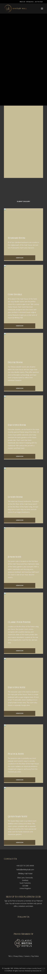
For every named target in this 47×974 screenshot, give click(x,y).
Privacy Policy (18, 956)
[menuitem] (22, 1)
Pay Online (35, 956)
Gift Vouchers (30, 1)
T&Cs (10, 956)
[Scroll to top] (43, 970)
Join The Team (39, 1)
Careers (27, 956)
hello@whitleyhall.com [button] (25, 869)
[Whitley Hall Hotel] (15, 8)
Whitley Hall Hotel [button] (25, 873)
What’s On (22, 1)
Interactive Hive (37, 971)
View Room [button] (19, 258)
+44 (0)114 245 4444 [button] (25, 865)
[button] (42, 8)
